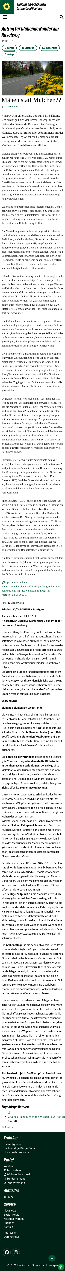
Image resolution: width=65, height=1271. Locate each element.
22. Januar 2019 (11, 106)
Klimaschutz (49, 48)
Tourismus (28, 48)
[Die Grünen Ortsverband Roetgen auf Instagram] (16, 1252)
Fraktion (11, 1137)
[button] (5, 16)
